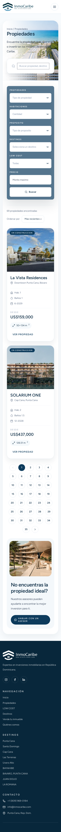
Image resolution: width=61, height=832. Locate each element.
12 (30, 485)
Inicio (5, 697)
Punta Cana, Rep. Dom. (19, 813)
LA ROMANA (9, 784)
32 (30, 520)
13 (39, 485)
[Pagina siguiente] (35, 529)
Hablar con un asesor (28, 619)
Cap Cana (8, 751)
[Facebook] (15, 679)
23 (39, 502)
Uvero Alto (8, 762)
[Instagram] (6, 679)
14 (48, 485)
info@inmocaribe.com (19, 806)
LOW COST (9, 708)
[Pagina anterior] (12, 467)
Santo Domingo (11, 746)
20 (12, 502)
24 (48, 502)
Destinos (7, 713)
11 (22, 485)
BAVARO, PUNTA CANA (15, 773)
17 (30, 494)
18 (39, 494)
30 (12, 520)
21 (21, 502)
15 (13, 494)
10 (13, 485)
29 (49, 511)
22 (30, 502)
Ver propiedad (23, 334)
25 (12, 511)
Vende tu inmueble (13, 719)
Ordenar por (13, 218)
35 (26, 529)
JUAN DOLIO (10, 779)
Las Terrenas (9, 757)
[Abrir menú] (54, 7)
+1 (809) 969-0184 (17, 800)
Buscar (32, 191)
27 (30, 511)
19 (48, 494)
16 (22, 494)
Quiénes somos (11, 724)
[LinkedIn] (23, 679)
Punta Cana (9, 741)
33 (39, 520)
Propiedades (9, 703)
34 (48, 520)
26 (21, 511)
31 (21, 520)
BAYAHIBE (8, 768)
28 (39, 511)
